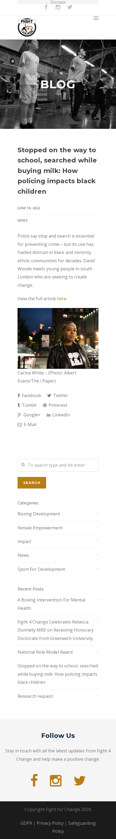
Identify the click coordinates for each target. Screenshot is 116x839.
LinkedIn (60, 415)
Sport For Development (41, 569)
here (61, 299)
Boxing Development (39, 514)
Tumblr (29, 405)
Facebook (31, 395)
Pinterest (57, 405)
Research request (35, 696)
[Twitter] (69, 9)
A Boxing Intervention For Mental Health (51, 604)
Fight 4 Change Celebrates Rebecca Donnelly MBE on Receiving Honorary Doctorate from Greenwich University (56, 630)
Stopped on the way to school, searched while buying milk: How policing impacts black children (57, 170)
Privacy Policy (50, 823)
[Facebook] (46, 9)
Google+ (31, 415)
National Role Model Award (45, 652)
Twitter (60, 395)
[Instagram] (58, 9)
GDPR (26, 823)
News (23, 220)
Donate (58, 2)
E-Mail (29, 424)
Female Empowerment (40, 528)
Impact (24, 541)
